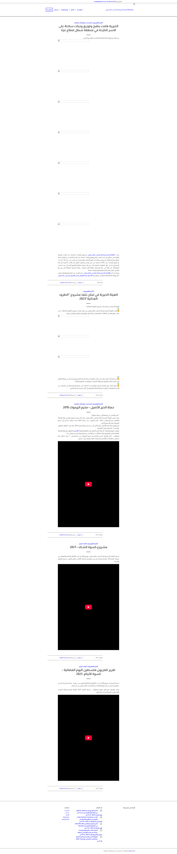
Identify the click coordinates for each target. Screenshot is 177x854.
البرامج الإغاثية (65, 819)
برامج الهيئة (66, 817)
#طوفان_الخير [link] (80, 275)
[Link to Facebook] (130, 1)
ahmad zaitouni (65, 282)
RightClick (131, 851)
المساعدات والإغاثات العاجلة (83, 23)
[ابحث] (43, 9)
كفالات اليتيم (83, 543)
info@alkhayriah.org (100, 1)
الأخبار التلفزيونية (97, 23)
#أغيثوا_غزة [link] (88, 275)
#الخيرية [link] (75, 431)
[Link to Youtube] (124, 1)
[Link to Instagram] (127, 1)
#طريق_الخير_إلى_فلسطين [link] (66, 275)
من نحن (67, 812)
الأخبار (67, 815)
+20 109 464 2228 (111, 1)
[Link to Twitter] (133, 1)
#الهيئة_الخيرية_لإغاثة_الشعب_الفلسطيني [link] (101, 255)
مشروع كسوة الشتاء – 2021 (88, 547)
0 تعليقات (79, 282)
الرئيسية (67, 810)
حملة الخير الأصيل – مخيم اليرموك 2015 (88, 407)
